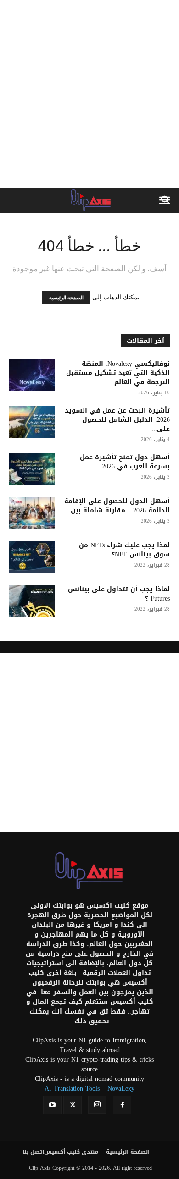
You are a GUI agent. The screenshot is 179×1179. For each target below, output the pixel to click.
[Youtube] (52, 1105)
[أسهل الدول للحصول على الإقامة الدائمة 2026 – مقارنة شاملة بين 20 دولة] (32, 513)
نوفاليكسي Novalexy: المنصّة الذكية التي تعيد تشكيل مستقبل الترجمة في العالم (118, 373)
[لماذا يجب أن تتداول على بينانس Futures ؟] (32, 601)
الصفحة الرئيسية (66, 297)
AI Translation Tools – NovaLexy (89, 1088)
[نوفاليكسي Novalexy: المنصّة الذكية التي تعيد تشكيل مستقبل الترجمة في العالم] (32, 375)
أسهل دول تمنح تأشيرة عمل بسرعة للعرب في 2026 (125, 462)
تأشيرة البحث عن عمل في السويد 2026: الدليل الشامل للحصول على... (117, 419)
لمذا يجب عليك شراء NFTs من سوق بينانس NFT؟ (124, 550)
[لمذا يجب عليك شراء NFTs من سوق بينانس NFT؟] (32, 557)
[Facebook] (122, 1105)
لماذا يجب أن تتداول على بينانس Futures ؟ (119, 594)
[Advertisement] (89, 94)
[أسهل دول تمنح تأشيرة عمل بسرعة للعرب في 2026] (32, 469)
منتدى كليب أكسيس (71, 1152)
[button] (166, 200)
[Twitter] (72, 1105)
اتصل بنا (33, 1152)
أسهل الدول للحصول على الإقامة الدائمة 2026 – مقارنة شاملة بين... (117, 506)
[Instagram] (97, 1105)
